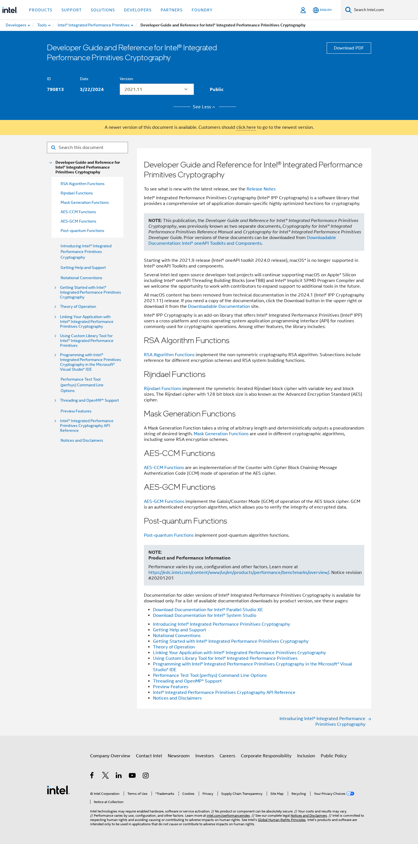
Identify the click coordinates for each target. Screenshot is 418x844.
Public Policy (334, 756)
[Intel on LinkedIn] (119, 776)
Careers (227, 756)
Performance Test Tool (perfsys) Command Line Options (82, 385)
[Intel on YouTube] (132, 776)
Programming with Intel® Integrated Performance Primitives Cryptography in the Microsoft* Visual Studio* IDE (90, 362)
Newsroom (179, 756)
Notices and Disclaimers (82, 440)
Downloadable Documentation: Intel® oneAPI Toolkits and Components (242, 240)
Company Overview (110, 756)
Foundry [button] (202, 10)
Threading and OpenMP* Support (89, 400)
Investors (204, 756)
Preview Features (76, 411)
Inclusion (306, 756)
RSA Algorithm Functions (169, 355)
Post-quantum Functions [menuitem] (82, 230)
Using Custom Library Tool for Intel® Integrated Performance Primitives (86, 340)
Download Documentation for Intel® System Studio (204, 615)
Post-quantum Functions (169, 535)
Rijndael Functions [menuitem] (77, 193)
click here (246, 127)
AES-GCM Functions (164, 501)
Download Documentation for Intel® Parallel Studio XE (208, 610)
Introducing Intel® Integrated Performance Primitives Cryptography (86, 251)
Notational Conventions (81, 277)
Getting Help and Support (83, 267)
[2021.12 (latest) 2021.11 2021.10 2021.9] (157, 89)
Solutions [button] (103, 10)
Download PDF (349, 48)
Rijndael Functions (162, 388)
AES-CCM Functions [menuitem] (78, 211)
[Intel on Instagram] (146, 776)
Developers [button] (138, 10)
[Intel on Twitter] (105, 776)
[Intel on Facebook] (92, 776)
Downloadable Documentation (219, 306)
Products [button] (40, 10)
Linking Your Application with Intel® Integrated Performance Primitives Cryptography (86, 321)
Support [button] (71, 10)
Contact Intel (149, 756)
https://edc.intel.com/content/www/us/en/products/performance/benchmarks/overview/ (238, 572)
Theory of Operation (78, 306)
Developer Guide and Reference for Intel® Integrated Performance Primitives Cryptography (87, 167)
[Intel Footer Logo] (58, 790)
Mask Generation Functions (221, 434)
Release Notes (261, 189)
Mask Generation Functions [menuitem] (85, 202)
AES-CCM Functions (164, 467)
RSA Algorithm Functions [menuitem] (83, 183)
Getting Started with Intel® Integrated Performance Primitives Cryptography (90, 292)
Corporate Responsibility (266, 756)
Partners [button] (172, 10)
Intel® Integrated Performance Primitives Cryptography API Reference (86, 425)
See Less (202, 107)
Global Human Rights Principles (282, 820)
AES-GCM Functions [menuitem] (78, 221)
